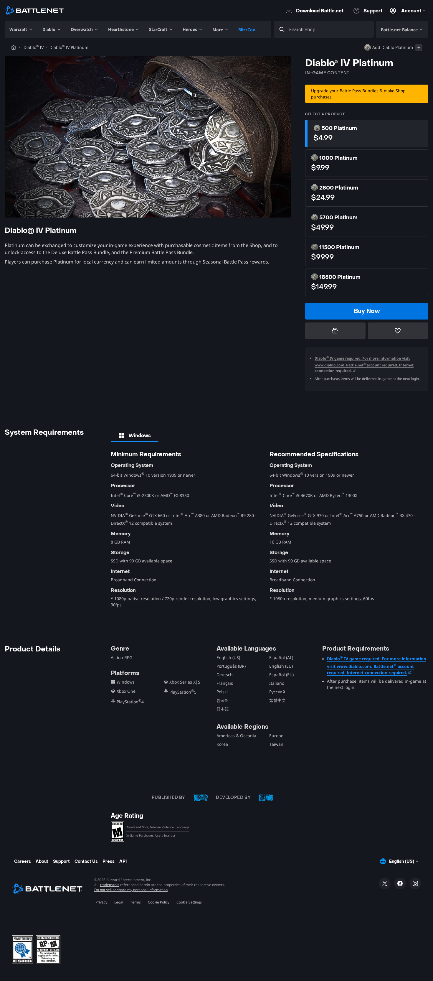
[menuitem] (21, 29)
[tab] (134, 435)
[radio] (366, 133)
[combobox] (329, 29)
